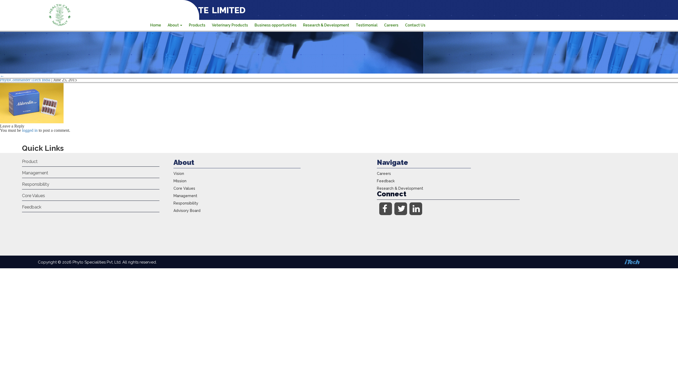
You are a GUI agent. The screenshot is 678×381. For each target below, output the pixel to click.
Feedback (31, 207)
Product (30, 161)
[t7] (32, 122)
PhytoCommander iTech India (25, 80)
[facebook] (385, 208)
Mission (179, 181)
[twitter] (400, 208)
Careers (391, 25)
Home (155, 25)
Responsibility (35, 184)
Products (197, 25)
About (174, 25)
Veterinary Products (230, 25)
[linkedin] (415, 208)
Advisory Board (186, 210)
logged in (30, 130)
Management (35, 172)
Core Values (33, 195)
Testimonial (366, 25)
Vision (178, 173)
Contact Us (415, 25)
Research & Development (326, 25)
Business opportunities (275, 25)
